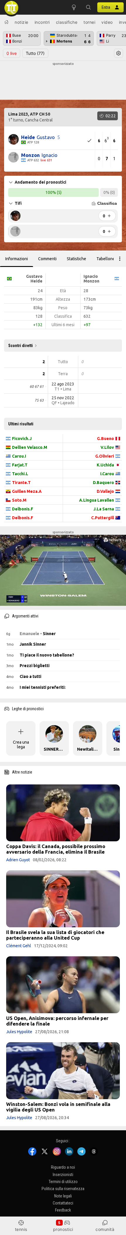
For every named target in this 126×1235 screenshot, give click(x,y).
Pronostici (63, 1229)
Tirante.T (21, 482)
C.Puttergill (102, 517)
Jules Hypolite (19, 1031)
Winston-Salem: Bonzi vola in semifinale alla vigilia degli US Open (58, 1106)
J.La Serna (103, 509)
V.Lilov (107, 447)
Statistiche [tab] (76, 258)
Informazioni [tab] (16, 258)
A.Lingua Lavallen (96, 500)
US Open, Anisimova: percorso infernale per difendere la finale (57, 1020)
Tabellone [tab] (105, 258)
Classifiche (67, 22)
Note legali (63, 1196)
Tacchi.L (20, 473)
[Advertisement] (63, 81)
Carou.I (19, 456)
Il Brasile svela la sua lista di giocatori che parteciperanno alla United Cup (55, 934)
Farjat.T (20, 465)
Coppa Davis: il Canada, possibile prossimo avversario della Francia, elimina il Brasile (55, 849)
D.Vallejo (105, 491)
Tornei (89, 22)
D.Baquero (103, 482)
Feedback (63, 1210)
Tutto (35, 53)
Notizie (21, 22)
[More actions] (120, 259)
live (11, 53)
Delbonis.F (22, 509)
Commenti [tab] (47, 258)
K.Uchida (105, 465)
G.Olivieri (104, 456)
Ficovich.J (22, 438)
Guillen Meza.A (27, 491)
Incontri (42, 22)
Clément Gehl (18, 945)
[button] (88, 7)
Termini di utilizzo (63, 1181)
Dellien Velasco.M (29, 447)
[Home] (6, 22)
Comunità (105, 1229)
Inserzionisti (63, 1174)
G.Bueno (105, 438)
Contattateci (63, 1203)
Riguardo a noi (63, 1167)
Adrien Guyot (18, 859)
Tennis (21, 1229)
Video (107, 22)
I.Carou (107, 473)
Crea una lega (21, 744)
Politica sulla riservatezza (63, 1189)
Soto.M (19, 500)
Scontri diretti (20, 345)
